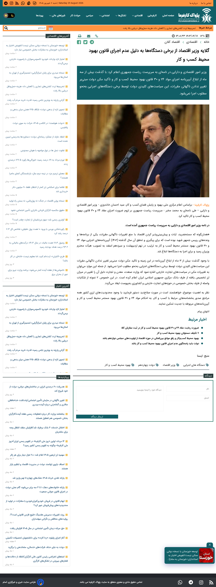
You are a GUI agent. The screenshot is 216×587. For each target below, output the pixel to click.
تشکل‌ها (122, 16)
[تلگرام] (92, 42)
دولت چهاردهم (146, 365)
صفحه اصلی (168, 16)
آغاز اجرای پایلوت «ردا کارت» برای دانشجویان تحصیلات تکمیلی (35, 538)
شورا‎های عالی (58, 16)
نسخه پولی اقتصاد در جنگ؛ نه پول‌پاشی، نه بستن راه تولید (36, 201)
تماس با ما (206, 3)
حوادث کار (75, 16)
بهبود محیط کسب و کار (117, 365)
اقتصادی (138, 16)
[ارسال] (88, 36)
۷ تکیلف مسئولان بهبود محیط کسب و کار (178, 333)
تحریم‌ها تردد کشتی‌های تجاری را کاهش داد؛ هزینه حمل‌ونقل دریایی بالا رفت (159, 28)
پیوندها (40, 16)
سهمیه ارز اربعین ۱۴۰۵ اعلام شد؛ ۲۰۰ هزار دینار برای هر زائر (37, 455)
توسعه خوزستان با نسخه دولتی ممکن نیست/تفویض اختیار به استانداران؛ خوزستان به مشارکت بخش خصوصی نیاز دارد (182, 555)
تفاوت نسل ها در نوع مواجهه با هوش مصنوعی (42, 150)
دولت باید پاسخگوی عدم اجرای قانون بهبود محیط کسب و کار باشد (165, 344)
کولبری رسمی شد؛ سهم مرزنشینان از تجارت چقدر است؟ (38, 220)
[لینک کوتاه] (96, 36)
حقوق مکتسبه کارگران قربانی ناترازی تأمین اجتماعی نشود (37, 210)
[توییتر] (85, 42)
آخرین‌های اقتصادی (58, 36)
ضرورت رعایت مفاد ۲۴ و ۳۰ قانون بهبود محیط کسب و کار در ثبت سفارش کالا (160, 328)
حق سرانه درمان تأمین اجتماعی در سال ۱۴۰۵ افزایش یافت (37, 528)
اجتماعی (106, 16)
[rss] (17, 3)
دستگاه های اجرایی (194, 365)
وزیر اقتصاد (169, 365)
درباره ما (194, 3)
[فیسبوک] (79, 42)
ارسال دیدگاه (97, 416)
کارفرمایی (152, 16)
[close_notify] (210, 545)
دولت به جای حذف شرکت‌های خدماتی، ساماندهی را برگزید (36, 547)
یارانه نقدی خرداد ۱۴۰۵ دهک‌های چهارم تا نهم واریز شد (38, 478)
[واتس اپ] (180, 582)
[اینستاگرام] (201, 582)
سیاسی (90, 16)
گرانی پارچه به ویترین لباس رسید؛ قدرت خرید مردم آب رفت (35, 100)
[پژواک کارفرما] (194, 15)
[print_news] (79, 36)
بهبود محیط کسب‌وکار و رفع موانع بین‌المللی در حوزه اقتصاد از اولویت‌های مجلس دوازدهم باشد (151, 338)
